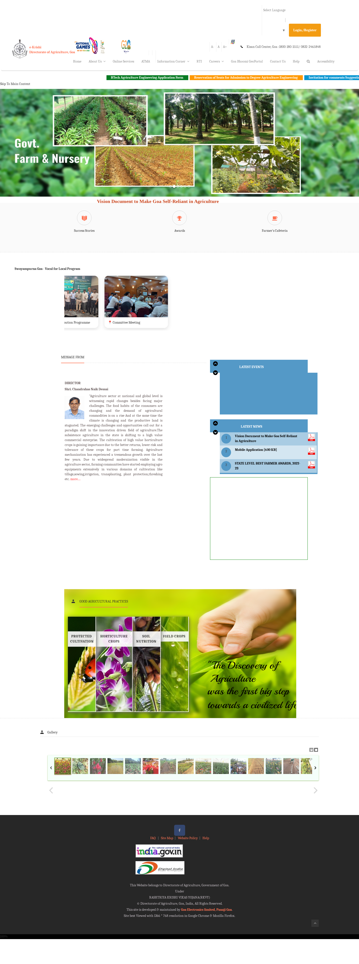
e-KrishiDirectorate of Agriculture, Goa (52, 49)
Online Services (123, 61)
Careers (214, 61)
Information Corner (171, 61)
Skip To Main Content (15, 84)
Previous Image (51, 790)
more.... (75, 479)
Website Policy (188, 838)
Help (296, 61)
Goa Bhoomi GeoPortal (247, 61)
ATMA (145, 61)
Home (77, 61)
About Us (95, 61)
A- (212, 47)
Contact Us (277, 61)
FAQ (153, 838)
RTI (199, 61)
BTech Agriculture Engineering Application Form (96, 77)
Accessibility (326, 61)
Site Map (167, 838)
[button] (27, 149)
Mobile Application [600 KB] (256, 450)
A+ (225, 47)
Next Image (315, 790)
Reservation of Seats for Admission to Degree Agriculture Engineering (195, 77)
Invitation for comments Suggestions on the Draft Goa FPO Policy (306, 77)
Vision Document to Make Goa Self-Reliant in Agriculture (158, 201)
